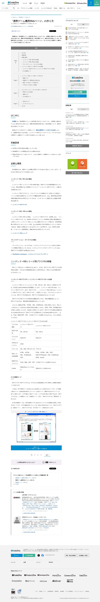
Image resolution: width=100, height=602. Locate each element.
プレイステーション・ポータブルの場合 (32, 64)
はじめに (24, 53)
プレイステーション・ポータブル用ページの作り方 (34, 89)
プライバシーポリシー (79, 591)
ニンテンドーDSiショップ (19, 233)
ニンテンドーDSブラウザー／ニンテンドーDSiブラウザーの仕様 (38, 68)
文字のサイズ (26, 101)
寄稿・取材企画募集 (71, 555)
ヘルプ (36, 591)
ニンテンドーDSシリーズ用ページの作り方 (32, 76)
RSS (40, 526)
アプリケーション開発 (26, 8)
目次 (36, 48)
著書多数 (50, 509)
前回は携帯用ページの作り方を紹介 (46, 130)
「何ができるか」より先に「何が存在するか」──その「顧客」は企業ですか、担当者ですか (77, 122)
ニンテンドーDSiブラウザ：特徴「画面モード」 (37, 411)
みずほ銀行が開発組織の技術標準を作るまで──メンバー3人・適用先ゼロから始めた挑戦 (78, 51)
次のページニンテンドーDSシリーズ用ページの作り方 (36, 447)
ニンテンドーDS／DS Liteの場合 (31, 59)
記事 (30, 3)
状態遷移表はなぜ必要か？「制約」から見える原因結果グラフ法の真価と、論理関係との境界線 (78, 69)
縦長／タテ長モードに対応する (30, 82)
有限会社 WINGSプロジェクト (46, 519)
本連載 (14, 121)
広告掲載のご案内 (83, 555)
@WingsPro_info (47, 526)
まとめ (23, 106)
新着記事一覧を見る (77, 145)
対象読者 (24, 55)
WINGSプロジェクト (28, 502)
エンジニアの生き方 (46, 8)
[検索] (14, 8)
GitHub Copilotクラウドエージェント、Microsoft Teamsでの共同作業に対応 (78, 33)
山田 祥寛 (13, 26)
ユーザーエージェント (28, 103)
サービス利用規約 (69, 591)
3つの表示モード (27, 96)
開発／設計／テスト (16, 31)
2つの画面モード (27, 71)
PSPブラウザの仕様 (28, 92)
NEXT (47, 455)
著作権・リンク (42, 591)
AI (18, 8)
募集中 (42, 524)
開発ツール (62, 8)
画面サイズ (25, 78)
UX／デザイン (71, 8)
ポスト (53, 31)
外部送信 (87, 591)
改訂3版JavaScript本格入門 (33, 507)
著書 (31, 526)
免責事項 (56, 591)
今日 (71, 24)
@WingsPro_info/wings (28, 528)
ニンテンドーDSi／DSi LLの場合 (31, 62)
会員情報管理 (50, 591)
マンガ (78, 8)
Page (15, 80)
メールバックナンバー (78, 88)
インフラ (36, 8)
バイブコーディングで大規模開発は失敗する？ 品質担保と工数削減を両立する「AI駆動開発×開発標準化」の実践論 (77, 116)
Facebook (46, 528)
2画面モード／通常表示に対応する (31, 80)
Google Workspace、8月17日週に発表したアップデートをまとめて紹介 (78, 28)
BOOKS (43, 3)
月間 (83, 24)
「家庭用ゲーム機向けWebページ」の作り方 (25, 478)
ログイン (78, 96)
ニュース (25, 3)
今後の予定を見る (78, 173)
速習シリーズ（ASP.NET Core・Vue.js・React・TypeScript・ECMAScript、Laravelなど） (40, 505)
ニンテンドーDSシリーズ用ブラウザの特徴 (32, 66)
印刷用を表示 (16, 468)
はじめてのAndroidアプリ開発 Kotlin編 (35, 509)
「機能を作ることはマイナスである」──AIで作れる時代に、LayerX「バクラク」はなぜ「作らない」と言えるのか (78, 38)
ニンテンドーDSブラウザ (19, 204)
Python (55, 8)
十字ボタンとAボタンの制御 (30, 85)
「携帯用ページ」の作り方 (21, 482)
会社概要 (62, 591)
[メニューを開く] (3, 3)
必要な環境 (24, 57)
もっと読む (16, 484)
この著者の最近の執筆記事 (28, 513)
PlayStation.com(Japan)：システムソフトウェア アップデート (30, 254)
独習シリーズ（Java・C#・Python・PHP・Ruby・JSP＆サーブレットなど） (40, 503)
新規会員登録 (78, 92)
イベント (36, 3)
